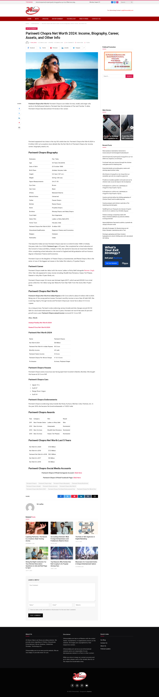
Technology (71, 19)
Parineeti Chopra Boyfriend (80, 483)
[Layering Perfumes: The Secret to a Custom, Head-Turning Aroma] (37, 528)
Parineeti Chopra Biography (62, 483)
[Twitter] (19, 113)
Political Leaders (105, 649)
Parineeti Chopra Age (45, 483)
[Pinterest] (19, 123)
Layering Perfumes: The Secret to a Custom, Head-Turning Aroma (36, 539)
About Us (103, 646)
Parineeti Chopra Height (34, 486)
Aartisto (89, 691)
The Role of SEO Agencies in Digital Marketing (85, 538)
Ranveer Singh (89, 270)
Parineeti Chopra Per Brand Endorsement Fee (61, 489)
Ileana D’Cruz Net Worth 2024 (39, 327)
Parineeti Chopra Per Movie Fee (86, 489)
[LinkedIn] (19, 118)
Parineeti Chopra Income (50, 486)
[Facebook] (19, 108)
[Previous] (104, 127)
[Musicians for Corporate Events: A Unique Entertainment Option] (86, 553)
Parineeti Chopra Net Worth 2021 (36, 489)
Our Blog (103, 640)
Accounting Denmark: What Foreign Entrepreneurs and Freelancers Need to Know (60, 539)
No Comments (70, 42)
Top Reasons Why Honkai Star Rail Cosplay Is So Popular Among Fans (61, 564)
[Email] (19, 127)
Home (29, 19)
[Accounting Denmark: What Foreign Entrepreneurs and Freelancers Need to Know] (62, 528)
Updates (45, 19)
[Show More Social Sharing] (84, 48)
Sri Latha (34, 42)
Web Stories (83, 19)
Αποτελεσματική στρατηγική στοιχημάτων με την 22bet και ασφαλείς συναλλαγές (56, 2)
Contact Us (96, 19)
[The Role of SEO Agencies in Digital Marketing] (86, 528)
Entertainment (57, 19)
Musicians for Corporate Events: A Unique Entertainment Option (86, 563)
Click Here (78, 473)
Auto (37, 19)
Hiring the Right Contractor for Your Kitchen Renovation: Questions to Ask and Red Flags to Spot (36, 565)
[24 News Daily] (33, 10)
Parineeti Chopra (31, 483)
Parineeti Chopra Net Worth (68, 486)
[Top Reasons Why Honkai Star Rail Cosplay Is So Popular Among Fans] (62, 553)
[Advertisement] (62, 125)
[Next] (131, 127)
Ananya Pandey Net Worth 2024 (40, 323)
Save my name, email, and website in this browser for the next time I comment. (53, 609)
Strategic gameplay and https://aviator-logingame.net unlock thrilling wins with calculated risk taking (118, 236)
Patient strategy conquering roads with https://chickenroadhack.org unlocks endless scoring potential (116, 216)
